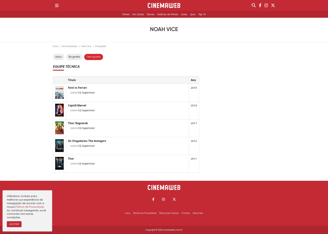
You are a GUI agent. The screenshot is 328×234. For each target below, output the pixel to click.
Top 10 (202, 14)
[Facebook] (260, 5)
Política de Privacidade (144, 213)
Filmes (126, 14)
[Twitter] (273, 5)
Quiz (192, 14)
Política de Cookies (169, 213)
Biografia (74, 57)
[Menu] (57, 5)
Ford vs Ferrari (77, 87)
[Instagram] (266, 5)
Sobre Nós (198, 213)
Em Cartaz (138, 14)
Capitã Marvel (77, 105)
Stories (151, 14)
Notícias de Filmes (167, 14)
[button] (153, 199)
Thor (71, 158)
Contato (185, 213)
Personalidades (69, 46)
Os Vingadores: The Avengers (87, 141)
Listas (184, 14)
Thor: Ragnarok (78, 123)
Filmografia (93, 57)
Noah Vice (86, 46)
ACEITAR (14, 224)
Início (55, 46)
